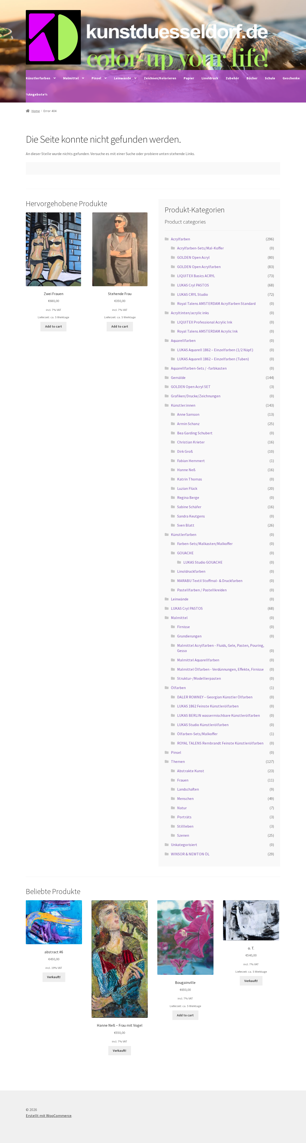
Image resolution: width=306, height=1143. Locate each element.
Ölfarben (178, 687)
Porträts (184, 816)
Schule (270, 78)
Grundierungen (189, 636)
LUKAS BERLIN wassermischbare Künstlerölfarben (218, 715)
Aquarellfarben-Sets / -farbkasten (199, 368)
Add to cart (53, 326)
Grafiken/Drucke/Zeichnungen (195, 396)
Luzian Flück (187, 488)
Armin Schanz (188, 423)
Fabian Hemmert (191, 460)
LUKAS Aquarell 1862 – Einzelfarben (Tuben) (213, 358)
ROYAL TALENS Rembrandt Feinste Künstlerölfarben (220, 743)
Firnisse (183, 626)
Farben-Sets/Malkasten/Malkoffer (205, 543)
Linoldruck (210, 78)
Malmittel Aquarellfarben (198, 660)
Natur (182, 807)
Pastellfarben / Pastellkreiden (202, 590)
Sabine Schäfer (189, 506)
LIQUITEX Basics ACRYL (196, 275)
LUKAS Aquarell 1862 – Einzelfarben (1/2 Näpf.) (215, 349)
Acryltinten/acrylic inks (190, 312)
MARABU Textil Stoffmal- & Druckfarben (209, 580)
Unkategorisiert (184, 844)
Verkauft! (53, 977)
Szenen (183, 835)
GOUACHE (185, 552)
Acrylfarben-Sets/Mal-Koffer (200, 248)
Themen (178, 761)
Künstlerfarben (38, 78)
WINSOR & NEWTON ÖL (190, 854)
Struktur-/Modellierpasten (199, 678)
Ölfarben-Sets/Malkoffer (197, 733)
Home (36, 111)
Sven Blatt (185, 525)
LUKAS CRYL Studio (192, 294)
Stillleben (185, 826)
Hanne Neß (186, 469)
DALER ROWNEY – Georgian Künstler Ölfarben (214, 697)
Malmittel (71, 78)
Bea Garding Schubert (195, 433)
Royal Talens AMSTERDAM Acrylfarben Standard (216, 303)
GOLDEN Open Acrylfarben (199, 266)
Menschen (185, 798)
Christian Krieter (191, 442)
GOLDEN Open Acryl (193, 257)
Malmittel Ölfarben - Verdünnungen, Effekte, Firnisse (220, 669)
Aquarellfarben (183, 340)
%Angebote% (36, 94)
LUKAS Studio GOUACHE (203, 562)
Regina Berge (188, 497)
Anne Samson (188, 414)
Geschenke (291, 78)
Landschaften (188, 789)
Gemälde (178, 377)
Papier (189, 78)
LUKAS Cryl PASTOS (193, 285)
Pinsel (96, 78)
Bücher (251, 78)
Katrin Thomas (189, 479)
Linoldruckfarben (191, 571)
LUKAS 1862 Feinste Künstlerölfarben (208, 706)
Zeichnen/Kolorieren (160, 78)
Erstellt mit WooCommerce (48, 1115)
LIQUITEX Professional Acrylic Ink (204, 322)
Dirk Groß (185, 451)
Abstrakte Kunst (190, 770)
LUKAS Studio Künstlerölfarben (203, 724)
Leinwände (122, 78)
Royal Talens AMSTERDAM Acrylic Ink (207, 331)
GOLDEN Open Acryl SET (191, 386)
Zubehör (232, 78)
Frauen (182, 780)
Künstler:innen (183, 405)
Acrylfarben (180, 239)
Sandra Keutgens (191, 516)
